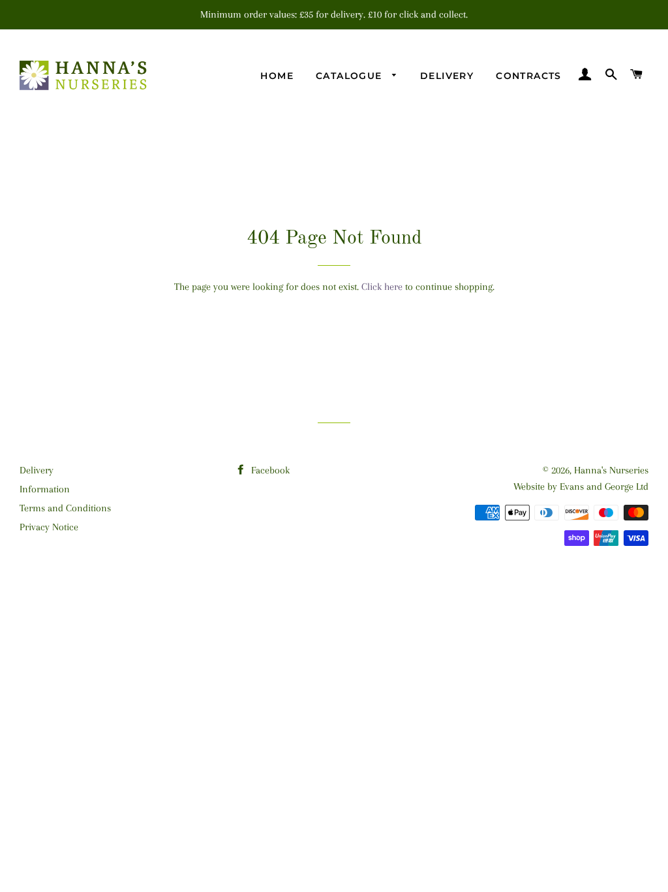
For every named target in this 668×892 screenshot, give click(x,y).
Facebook (269, 470)
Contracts (529, 76)
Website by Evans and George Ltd (580, 486)
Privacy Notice (49, 527)
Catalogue (351, 76)
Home (277, 76)
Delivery (447, 76)
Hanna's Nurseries (611, 470)
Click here (381, 287)
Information (45, 489)
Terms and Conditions (65, 508)
